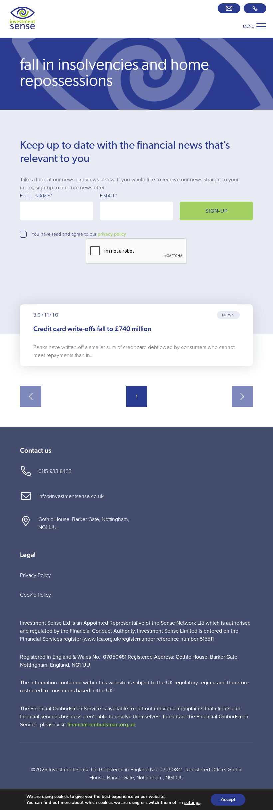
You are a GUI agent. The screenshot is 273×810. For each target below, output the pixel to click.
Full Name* (36, 196)
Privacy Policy (35, 575)
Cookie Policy (35, 595)
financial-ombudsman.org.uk (101, 724)
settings (192, 803)
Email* (109, 196)
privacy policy (112, 234)
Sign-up (216, 211)
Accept (228, 799)
